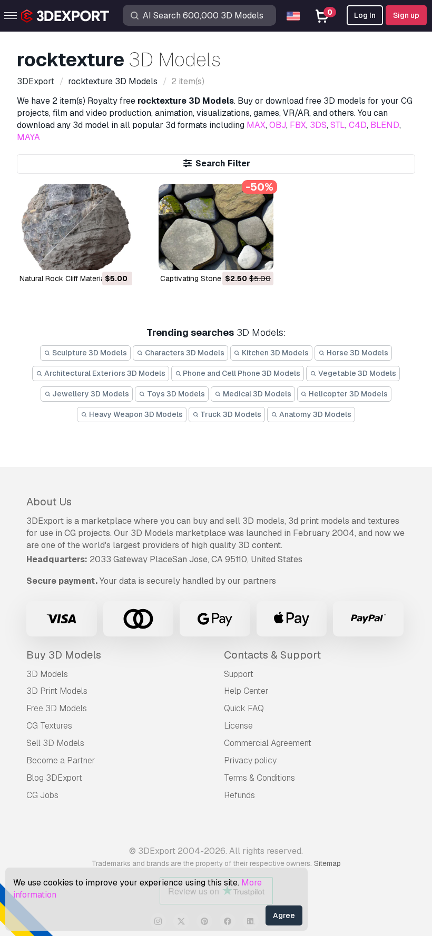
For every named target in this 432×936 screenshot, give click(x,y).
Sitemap (327, 863)
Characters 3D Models (183, 352)
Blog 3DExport (54, 777)
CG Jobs (42, 795)
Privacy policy (250, 760)
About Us (49, 502)
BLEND (384, 125)
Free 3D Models (56, 708)
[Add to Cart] (95, 255)
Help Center (246, 690)
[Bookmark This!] (116, 255)
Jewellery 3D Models (90, 394)
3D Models (47, 674)
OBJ (277, 125)
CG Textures (49, 725)
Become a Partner (60, 760)
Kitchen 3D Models (274, 352)
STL (337, 125)
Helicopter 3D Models (347, 394)
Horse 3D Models (356, 352)
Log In (365, 15)
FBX (298, 125)
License (238, 725)
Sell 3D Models (55, 743)
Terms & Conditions (259, 777)
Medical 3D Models (256, 394)
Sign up (406, 15)
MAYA (28, 137)
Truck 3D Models (230, 414)
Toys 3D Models (175, 394)
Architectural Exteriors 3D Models (104, 373)
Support (238, 674)
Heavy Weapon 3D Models (135, 414)
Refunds (239, 795)
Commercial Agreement (267, 743)
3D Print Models (56, 690)
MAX (256, 125)
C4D (358, 125)
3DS (318, 125)
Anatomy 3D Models (314, 414)
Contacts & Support (272, 655)
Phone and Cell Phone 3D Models (240, 373)
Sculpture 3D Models (89, 352)
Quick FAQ (244, 708)
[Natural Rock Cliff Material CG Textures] (75, 227)
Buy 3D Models (63, 655)
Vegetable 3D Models (356, 373)
